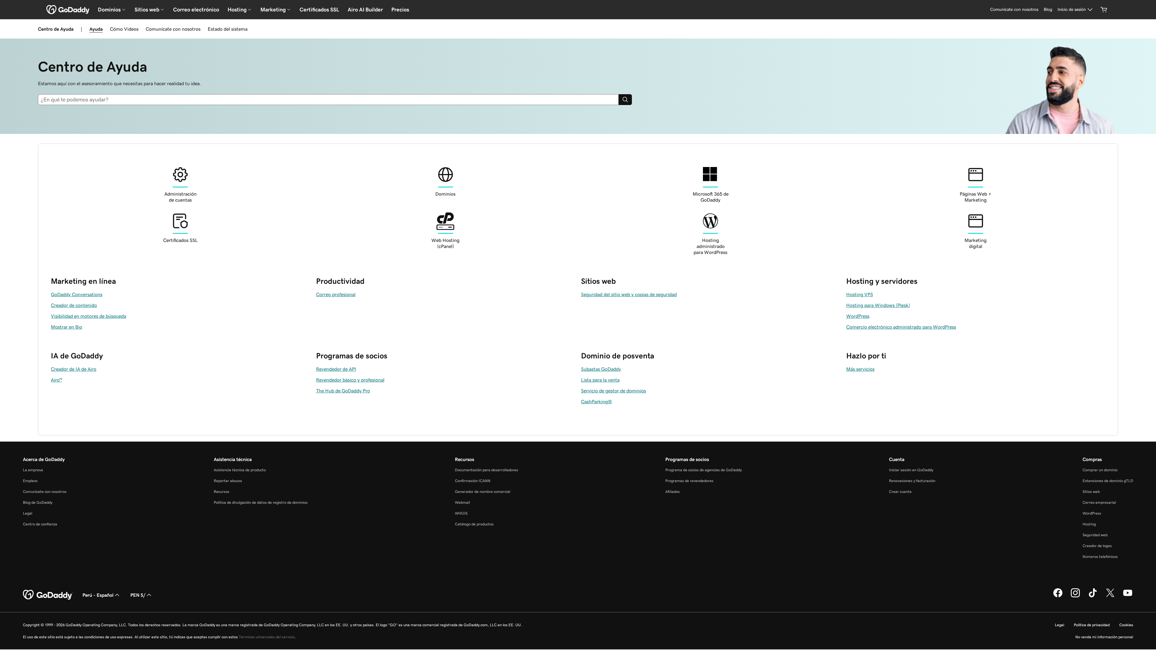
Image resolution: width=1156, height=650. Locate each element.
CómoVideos (124, 28)
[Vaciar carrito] (1104, 9)
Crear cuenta (900, 492)
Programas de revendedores (689, 481)
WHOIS (461, 513)
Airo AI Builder (365, 9)
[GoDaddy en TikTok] (1092, 596)
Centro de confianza (40, 524)
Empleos (30, 481)
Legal (27, 513)
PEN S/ (137, 595)
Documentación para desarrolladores (486, 470)
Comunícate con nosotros (173, 28)
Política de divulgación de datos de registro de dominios (261, 502)
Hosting (1089, 524)
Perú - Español (97, 595)
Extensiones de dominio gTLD (1108, 481)
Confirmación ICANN (472, 481)
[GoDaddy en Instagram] (1075, 596)
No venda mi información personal (1104, 637)
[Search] (625, 99)
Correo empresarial (1099, 502)
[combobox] (330, 99)
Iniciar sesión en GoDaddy (911, 470)
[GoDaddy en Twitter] (1110, 596)
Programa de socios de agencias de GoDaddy (703, 470)
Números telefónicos (1100, 557)
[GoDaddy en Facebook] (1057, 596)
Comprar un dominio (1100, 470)
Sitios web (1091, 492)
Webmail (462, 502)
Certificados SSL (319, 9)
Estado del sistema (227, 28)
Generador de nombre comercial (482, 492)
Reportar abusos (228, 481)
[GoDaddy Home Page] (48, 595)
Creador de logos (1097, 546)
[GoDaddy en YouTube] (1127, 596)
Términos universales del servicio (267, 637)
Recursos (221, 492)
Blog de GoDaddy (37, 502)
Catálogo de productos (474, 524)
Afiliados (672, 492)
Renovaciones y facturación (912, 481)
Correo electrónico (196, 9)
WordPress (1092, 513)
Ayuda (96, 28)
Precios (400, 9)
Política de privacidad (1092, 625)
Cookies (1126, 625)
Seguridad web (1095, 535)
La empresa (33, 470)
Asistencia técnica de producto (240, 470)
